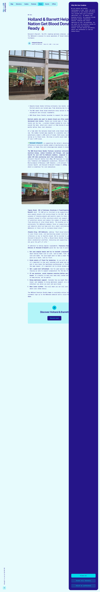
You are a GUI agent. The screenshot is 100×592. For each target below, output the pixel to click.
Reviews (33, 4)
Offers (54, 4)
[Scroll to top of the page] (4, 587)
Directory (19, 4)
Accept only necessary (83, 580)
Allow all (83, 575)
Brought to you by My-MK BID (4, 576)
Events (47, 4)
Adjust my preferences (83, 585)
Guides (26, 4)
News (40, 4)
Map (12, 4)
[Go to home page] (4, 7)
